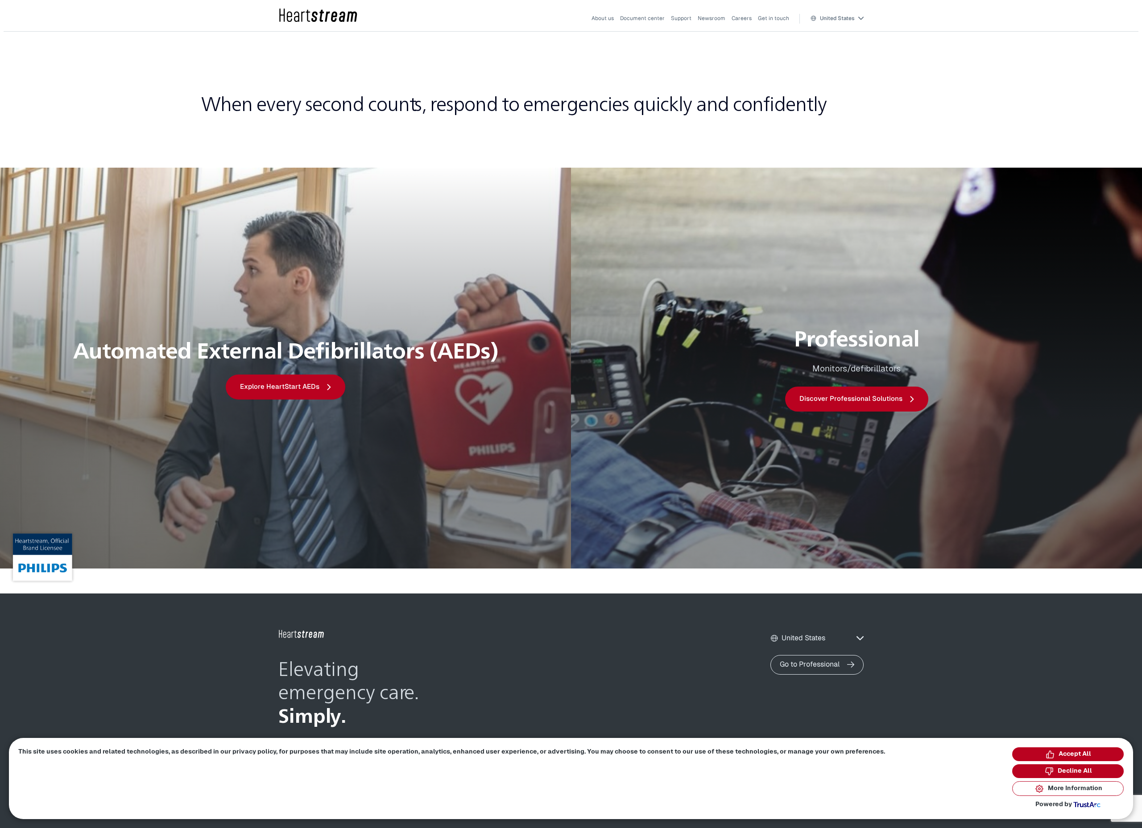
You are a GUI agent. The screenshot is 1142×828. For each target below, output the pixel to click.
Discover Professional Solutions (850, 398)
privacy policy (254, 752)
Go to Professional (810, 664)
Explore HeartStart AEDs (279, 386)
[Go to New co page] (301, 634)
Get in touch (773, 18)
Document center (642, 18)
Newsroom (711, 18)
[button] (837, 18)
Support (681, 18)
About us (603, 18)
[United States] (318, 16)
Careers (742, 18)
